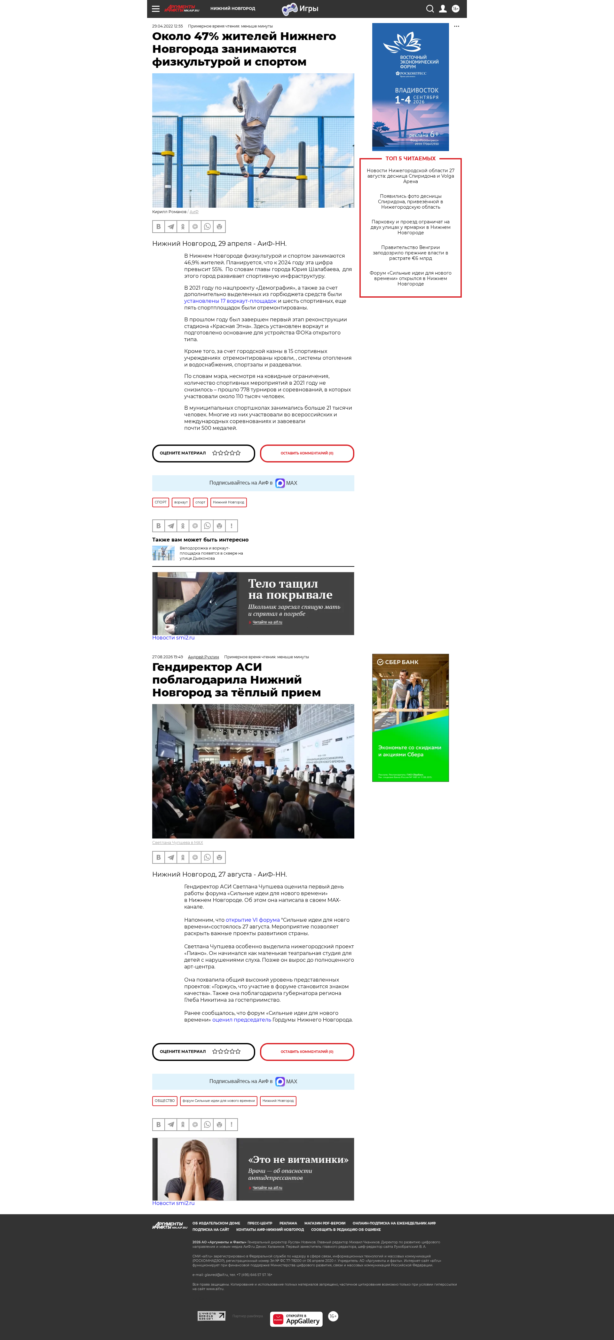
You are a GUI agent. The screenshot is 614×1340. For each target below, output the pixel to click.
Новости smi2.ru (173, 638)
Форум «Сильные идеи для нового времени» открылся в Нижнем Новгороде (411, 278)
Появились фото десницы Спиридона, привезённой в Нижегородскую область (410, 202)
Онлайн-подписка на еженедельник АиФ (394, 1223)
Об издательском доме (216, 1223)
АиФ (194, 211)
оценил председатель (241, 1020)
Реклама (288, 1223)
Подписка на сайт (211, 1230)
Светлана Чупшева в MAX (177, 842)
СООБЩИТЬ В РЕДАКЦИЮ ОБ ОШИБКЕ (346, 1230)
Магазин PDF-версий (324, 1223)
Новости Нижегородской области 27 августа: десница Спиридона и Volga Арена (410, 176)
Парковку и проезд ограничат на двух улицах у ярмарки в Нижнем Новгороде (411, 227)
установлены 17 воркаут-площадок (230, 301)
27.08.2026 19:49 (167, 656)
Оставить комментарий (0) (307, 453)
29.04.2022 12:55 (167, 26)
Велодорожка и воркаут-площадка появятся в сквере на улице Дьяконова (211, 553)
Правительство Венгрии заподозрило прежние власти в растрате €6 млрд (410, 253)
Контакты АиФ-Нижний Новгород (270, 1230)
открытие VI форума (253, 920)
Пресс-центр (260, 1223)
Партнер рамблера (247, 1316)
